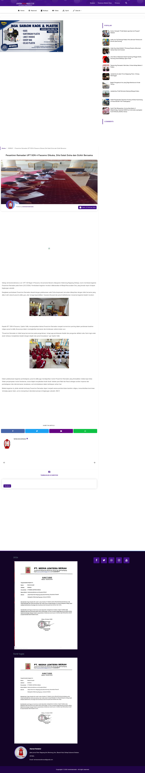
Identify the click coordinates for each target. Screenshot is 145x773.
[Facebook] (96, 560)
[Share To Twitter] (37, 431)
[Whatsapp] (111, 560)
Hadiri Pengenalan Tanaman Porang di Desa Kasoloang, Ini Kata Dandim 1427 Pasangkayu (126, 100)
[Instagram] (119, 560)
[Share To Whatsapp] (85, 431)
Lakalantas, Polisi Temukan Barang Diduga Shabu (124, 91)
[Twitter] (104, 560)
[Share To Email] (61, 431)
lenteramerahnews (20, 439)
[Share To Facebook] (13, 431)
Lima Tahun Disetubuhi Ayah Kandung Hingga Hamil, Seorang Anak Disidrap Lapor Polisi (125, 57)
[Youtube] (126, 560)
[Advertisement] (49, 85)
